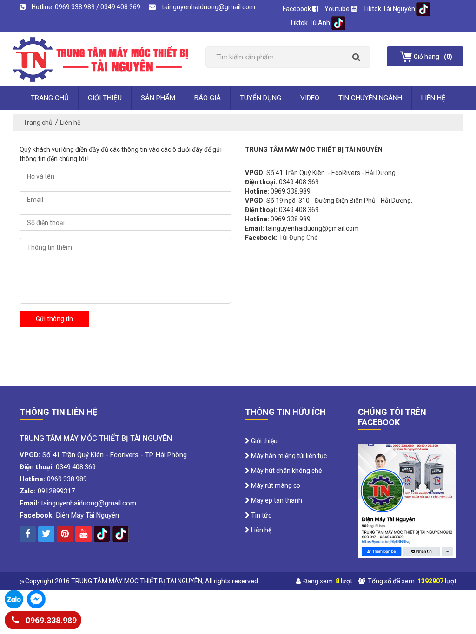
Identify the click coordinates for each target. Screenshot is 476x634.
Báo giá (207, 98)
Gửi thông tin (54, 319)
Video (309, 98)
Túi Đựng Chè (298, 237)
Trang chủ (50, 98)
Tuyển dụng (260, 98)
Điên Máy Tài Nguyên (87, 515)
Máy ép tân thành (276, 500)
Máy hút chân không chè (286, 470)
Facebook (297, 9)
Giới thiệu (105, 98)
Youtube (337, 9)
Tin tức (260, 515)
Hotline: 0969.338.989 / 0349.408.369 (86, 7)
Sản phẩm (158, 98)
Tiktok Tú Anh (310, 22)
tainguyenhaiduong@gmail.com (207, 7)
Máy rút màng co (275, 485)
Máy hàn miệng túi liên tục (288, 455)
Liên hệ (433, 98)
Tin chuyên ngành (370, 98)
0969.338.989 (50, 620)
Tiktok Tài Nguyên (389, 9)
